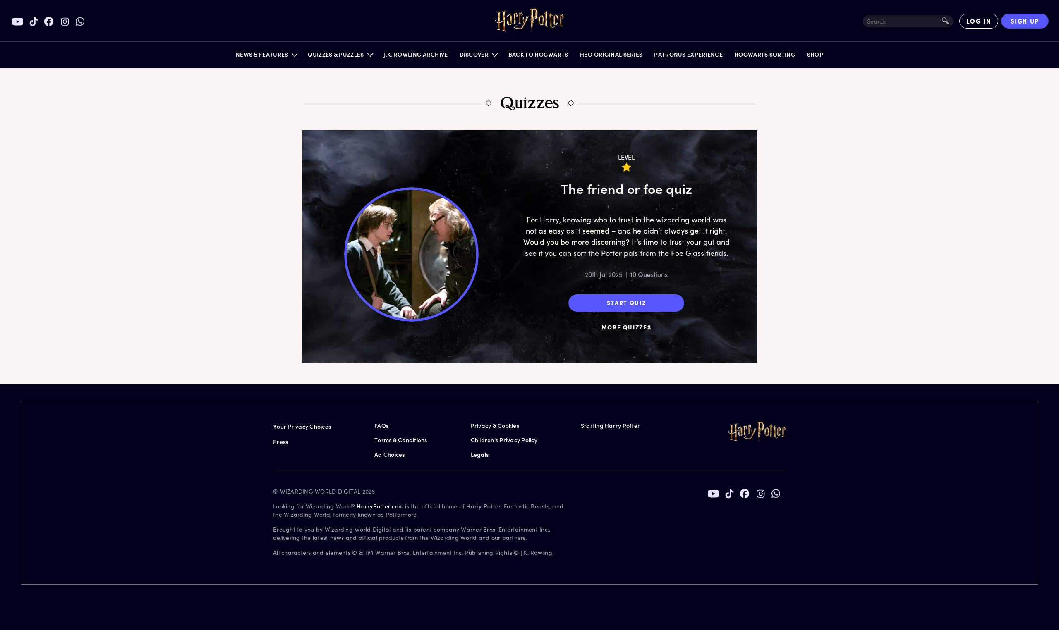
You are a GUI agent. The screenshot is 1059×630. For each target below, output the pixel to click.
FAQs (381, 426)
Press (280, 442)
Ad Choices (389, 454)
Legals (480, 454)
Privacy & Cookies (495, 426)
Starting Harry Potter (610, 426)
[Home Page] (529, 21)
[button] (266, 56)
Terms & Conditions (400, 440)
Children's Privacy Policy (504, 440)
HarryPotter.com (380, 506)
